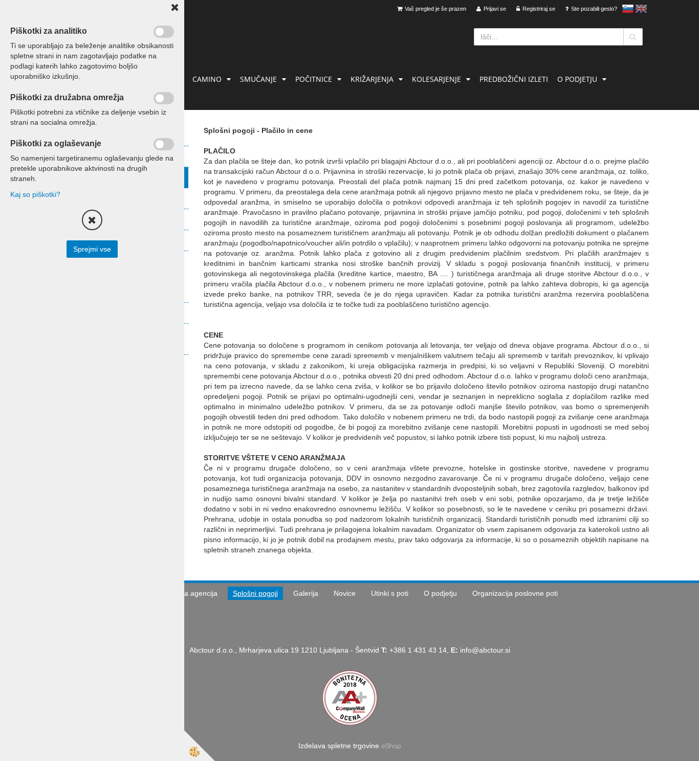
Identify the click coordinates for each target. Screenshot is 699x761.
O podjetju (577, 79)
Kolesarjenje (436, 79)
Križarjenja (372, 79)
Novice (345, 593)
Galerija (305, 593)
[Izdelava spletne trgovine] (391, 746)
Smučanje (258, 79)
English (641, 9)
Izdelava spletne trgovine (338, 746)
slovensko (628, 9)
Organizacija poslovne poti (515, 593)
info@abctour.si (485, 650)
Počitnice (313, 79)
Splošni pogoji (255, 593)
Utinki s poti (389, 593)
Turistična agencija (187, 593)
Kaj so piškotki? (35, 194)
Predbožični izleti (513, 79)
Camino (207, 79)
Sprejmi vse (92, 249)
